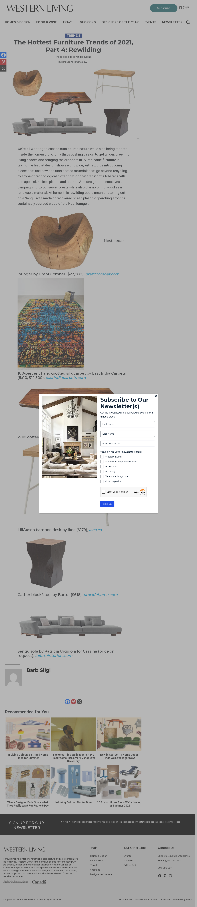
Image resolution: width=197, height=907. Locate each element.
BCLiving (110, 471)
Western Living (113, 456)
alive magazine (113, 481)
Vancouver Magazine (116, 476)
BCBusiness (111, 466)
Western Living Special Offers (121, 461)
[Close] (156, 396)
